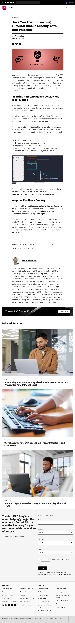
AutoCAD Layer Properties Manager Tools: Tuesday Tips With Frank (35, 504)
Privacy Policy (48, 575)
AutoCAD (23, 245)
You (17, 194)
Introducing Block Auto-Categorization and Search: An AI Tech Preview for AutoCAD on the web (36, 383)
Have (14, 194)
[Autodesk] (10, 2)
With (42, 194)
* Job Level (41, 539)
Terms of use (58, 618)
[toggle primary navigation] (3, 2)
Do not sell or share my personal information (18, 618)
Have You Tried (17, 249)
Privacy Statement (45, 561)
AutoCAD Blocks (33, 245)
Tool (45, 194)
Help (48, 211)
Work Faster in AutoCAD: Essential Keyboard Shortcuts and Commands (34, 444)
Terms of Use (56, 559)
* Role (39, 549)
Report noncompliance (48, 618)
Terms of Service (62, 575)
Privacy (4, 618)
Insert (25, 194)
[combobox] (28, 2)
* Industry (40, 529)
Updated (42, 211)
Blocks (31, 194)
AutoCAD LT (45, 245)
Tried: (21, 194)
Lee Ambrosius (18, 36)
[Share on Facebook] (13, 44)
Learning (15, 245)
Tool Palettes (29, 249)
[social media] (9, 605)
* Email (40, 519)
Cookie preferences (36, 618)
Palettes (50, 194)
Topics (53, 211)
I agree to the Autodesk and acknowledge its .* (56, 561)
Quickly (37, 194)
